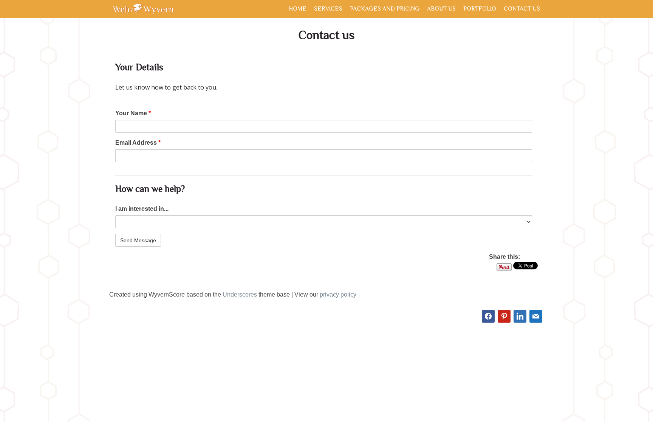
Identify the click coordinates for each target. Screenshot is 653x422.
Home (297, 9)
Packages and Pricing (384, 9)
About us (441, 9)
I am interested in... (142, 209)
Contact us (522, 9)
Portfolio (479, 9)
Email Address (138, 142)
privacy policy (338, 294)
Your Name (133, 113)
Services (328, 9)
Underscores (240, 294)
